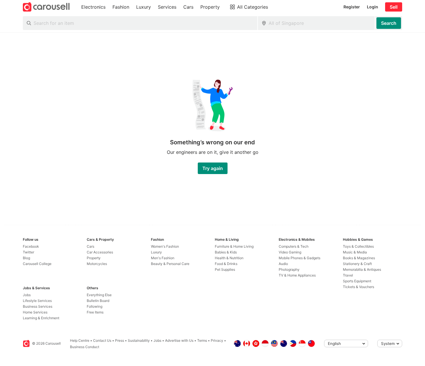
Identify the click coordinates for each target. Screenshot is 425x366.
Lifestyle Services (37, 300)
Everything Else (99, 295)
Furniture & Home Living (234, 246)
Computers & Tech (293, 246)
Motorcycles (97, 264)
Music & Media (355, 252)
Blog (26, 258)
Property (94, 258)
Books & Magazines (359, 258)
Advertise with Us (179, 340)
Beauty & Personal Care (170, 264)
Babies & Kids (226, 252)
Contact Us (102, 340)
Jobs (27, 295)
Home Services (35, 312)
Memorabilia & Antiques (362, 269)
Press (119, 340)
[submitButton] (388, 23)
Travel (348, 275)
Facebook (31, 246)
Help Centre (79, 340)
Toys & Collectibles (358, 246)
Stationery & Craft (357, 264)
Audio (283, 264)
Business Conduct (84, 347)
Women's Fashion (165, 246)
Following (94, 306)
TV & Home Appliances (297, 275)
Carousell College (37, 264)
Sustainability (139, 340)
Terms (202, 340)
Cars (90, 246)
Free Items (95, 312)
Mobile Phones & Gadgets (299, 258)
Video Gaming (290, 252)
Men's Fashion (162, 258)
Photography (289, 269)
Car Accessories (100, 252)
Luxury (156, 252)
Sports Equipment (357, 281)
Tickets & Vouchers (358, 287)
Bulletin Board (98, 300)
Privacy (217, 340)
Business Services (37, 306)
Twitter (28, 252)
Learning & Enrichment (41, 318)
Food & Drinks (226, 264)
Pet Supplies (225, 269)
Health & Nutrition (229, 258)
